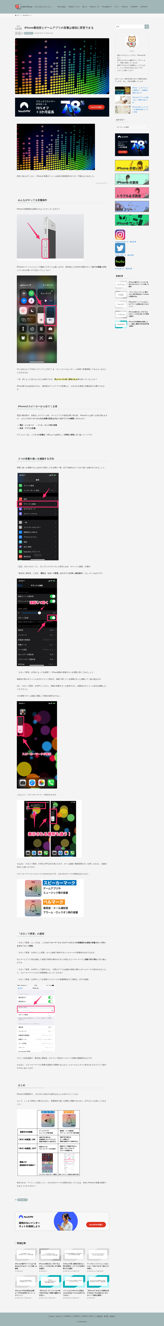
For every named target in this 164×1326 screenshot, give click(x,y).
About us (59, 1316)
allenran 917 (104, 183)
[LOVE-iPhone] (23, 7)
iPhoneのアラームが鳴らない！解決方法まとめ (140, 99)
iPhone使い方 (28, 33)
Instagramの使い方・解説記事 (125, 242)
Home (52, 1316)
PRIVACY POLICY (88, 1316)
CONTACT (76, 1316)
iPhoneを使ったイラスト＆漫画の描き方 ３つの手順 (140, 109)
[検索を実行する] (146, 26)
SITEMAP (67, 1316)
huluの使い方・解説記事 (123, 268)
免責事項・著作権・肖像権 (105, 1316)
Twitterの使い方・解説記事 (124, 255)
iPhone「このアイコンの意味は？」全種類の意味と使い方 (140, 90)
